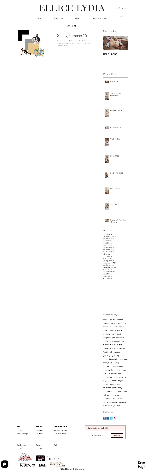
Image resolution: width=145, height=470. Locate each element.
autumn (120, 320)
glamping (115, 355)
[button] (121, 16)
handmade (123, 359)
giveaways (107, 355)
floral (116, 348)
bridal (124, 323)
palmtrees (107, 388)
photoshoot (107, 391)
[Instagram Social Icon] (104, 418)
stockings (111, 406)
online (119, 384)
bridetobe (112, 330)
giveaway (117, 352)
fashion (106, 345)
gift (111, 352)
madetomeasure (120, 377)
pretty (120, 391)
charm (119, 330)
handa (105, 359)
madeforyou (107, 377)
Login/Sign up (121, 8)
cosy (113, 334)
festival (119, 345)
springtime (113, 402)
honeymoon (107, 366)
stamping (122, 402)
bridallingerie (119, 327)
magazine (106, 380)
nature (114, 380)
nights (120, 380)
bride (105, 330)
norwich (113, 384)
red (104, 395)
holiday (116, 363)
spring (105, 402)
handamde (113, 359)
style (118, 406)
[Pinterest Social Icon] (114, 418)
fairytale (117, 341)
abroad (106, 320)
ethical (105, 341)
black (113, 323)
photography (117, 388)
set (108, 395)
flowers (122, 348)
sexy (119, 395)
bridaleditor (107, 327)
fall (123, 341)
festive (105, 348)
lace (112, 370)
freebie (106, 352)
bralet (118, 323)
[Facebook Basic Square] (107, 418)
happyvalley (107, 363)
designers (107, 338)
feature (113, 345)
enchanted (120, 338)
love (104, 373)
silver (114, 398)
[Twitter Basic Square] (111, 418)
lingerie (118, 370)
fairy (111, 341)
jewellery (106, 370)
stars (105, 406)
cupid (119, 334)
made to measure (114, 373)
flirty (111, 348)
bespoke (106, 323)
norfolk (105, 384)
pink (114, 391)
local (124, 370)
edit (113, 338)
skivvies (120, 398)
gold (122, 355)
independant (118, 366)
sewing (113, 395)
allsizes (112, 320)
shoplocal (106, 398)
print (125, 391)
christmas (107, 334)
